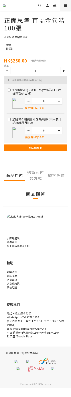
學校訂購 (12, 287)
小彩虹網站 (13, 238)
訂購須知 (12, 272)
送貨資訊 (12, 279)
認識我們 (12, 242)
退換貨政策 (13, 283)
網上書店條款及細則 (18, 246)
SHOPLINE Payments (41, 383)
